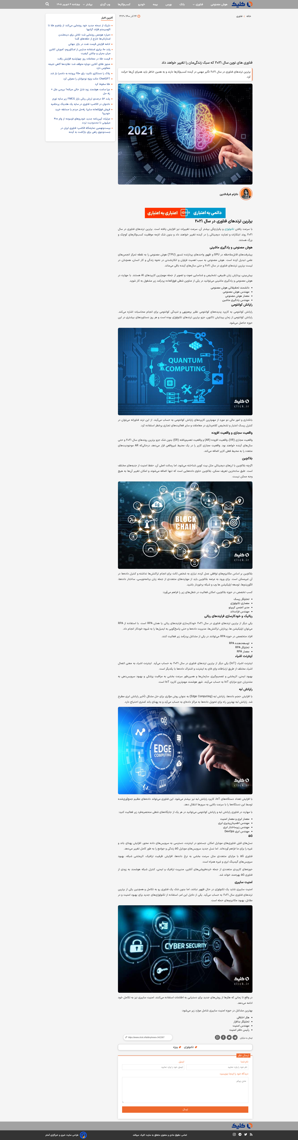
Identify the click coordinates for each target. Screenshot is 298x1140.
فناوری (199, 4)
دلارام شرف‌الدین (229, 194)
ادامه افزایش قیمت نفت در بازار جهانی (89, 44)
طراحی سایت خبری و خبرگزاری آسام (62, 1135)
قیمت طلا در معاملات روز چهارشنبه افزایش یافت (83, 59)
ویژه (175, 1047)
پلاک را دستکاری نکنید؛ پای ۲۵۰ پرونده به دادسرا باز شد (80, 74)
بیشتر (88, 4)
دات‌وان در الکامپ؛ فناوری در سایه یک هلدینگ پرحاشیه (80, 104)
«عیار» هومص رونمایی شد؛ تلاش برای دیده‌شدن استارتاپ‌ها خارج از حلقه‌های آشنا (84, 37)
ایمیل (181, 1062)
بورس (169, 4)
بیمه (155, 4)
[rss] (251, 1135)
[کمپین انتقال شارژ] (185, 213)
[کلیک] (242, 4)
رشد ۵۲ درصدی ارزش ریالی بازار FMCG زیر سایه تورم (81, 99)
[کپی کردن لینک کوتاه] (146, 1037)
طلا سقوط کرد (102, 84)
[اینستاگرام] (234, 1135)
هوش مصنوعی (219, 4)
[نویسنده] (246, 194)
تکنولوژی (229, 229)
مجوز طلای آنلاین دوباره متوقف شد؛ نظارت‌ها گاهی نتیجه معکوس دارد (79, 66)
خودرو (141, 4)
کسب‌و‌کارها (124, 4)
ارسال (185, 1109)
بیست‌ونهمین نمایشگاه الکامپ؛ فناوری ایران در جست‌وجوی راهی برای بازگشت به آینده (86, 130)
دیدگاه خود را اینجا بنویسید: (234, 1074)
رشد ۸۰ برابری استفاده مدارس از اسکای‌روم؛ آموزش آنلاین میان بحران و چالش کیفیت (80, 52)
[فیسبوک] (223, 1038)
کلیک (142, 1135)
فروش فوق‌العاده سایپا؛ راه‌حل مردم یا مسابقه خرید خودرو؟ (82, 112)
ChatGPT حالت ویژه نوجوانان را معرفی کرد (86, 79)
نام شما (244, 1062)
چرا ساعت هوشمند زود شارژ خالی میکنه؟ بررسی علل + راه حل (80, 92)
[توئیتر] (229, 1038)
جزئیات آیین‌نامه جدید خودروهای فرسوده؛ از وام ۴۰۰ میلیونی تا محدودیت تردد (82, 121)
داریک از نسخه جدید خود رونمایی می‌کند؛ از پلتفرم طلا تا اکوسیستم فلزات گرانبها (79, 28)
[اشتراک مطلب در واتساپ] (217, 1037)
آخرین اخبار (107, 18)
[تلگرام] (235, 1038)
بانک (182, 4)
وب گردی (105, 4)
